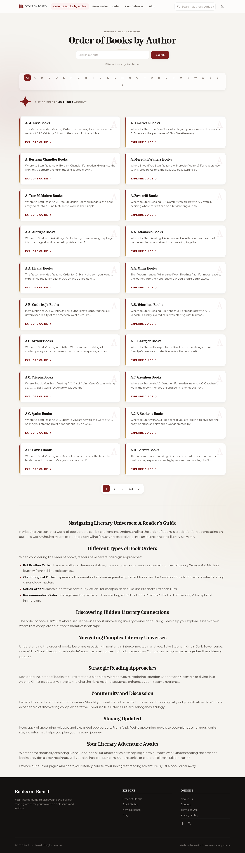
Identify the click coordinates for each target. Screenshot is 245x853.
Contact (186, 804)
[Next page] (138, 488)
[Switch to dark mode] (222, 6)
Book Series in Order (106, 6)
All (27, 77)
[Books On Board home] (33, 6)
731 (131, 488)
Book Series (130, 804)
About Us (187, 799)
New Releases (134, 6)
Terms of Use (189, 809)
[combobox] (198, 6)
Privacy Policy (189, 815)
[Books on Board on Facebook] (183, 823)
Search (160, 54)
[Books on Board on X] (189, 823)
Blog (152, 6)
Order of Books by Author (70, 6)
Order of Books (132, 799)
